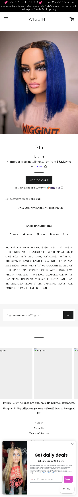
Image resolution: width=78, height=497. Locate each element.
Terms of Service (39, 433)
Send (68, 479)
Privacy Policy (47, 473)
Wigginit (39, 19)
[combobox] (33, 479)
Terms (55, 473)
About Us (39, 428)
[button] (39, 187)
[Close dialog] (72, 444)
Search (39, 422)
